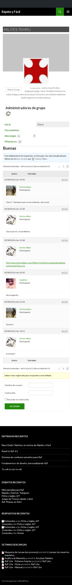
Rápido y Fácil (11, 12)
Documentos (12, 130)
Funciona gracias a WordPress (15, 581)
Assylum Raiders (44, 558)
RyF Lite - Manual (13, 567)
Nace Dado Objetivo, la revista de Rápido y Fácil (26, 445)
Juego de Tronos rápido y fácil (17, 498)
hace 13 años (22, 159)
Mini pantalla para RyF (13, 489)
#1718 (65, 302)
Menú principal (68, 12)
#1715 (65, 209)
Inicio (8, 124)
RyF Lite (46, 561)
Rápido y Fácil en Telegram (15, 492)
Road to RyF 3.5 (10, 451)
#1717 (65, 272)
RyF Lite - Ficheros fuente (18, 561)
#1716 (65, 240)
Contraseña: (10, 393)
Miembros (13, 141)
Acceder (14, 406)
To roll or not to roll (12, 469)
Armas (20, 533)
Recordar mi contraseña (18, 399)
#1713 (65, 179)
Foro (41, 124)
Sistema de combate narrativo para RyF (22, 457)
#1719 (65, 331)
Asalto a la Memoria (15, 558)
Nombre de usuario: (14, 385)
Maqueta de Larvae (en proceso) (21, 552)
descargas (12, 135)
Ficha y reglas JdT (11, 495)
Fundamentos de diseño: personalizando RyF (25, 463)
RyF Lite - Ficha (12, 564)
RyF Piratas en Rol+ (12, 501)
